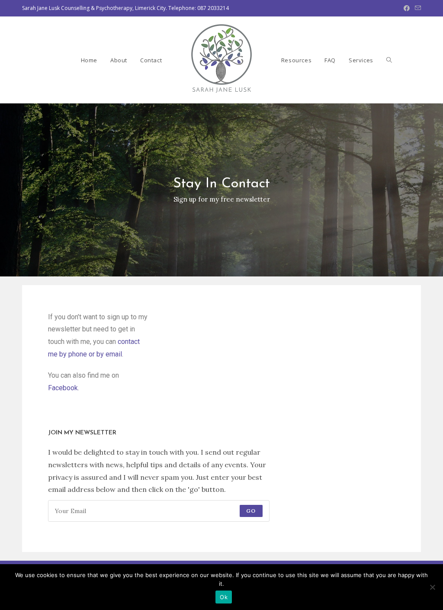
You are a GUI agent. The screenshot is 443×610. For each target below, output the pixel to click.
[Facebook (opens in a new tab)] (406, 8)
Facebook (63, 388)
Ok (224, 597)
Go (251, 510)
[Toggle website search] (389, 60)
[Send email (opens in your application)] (416, 8)
